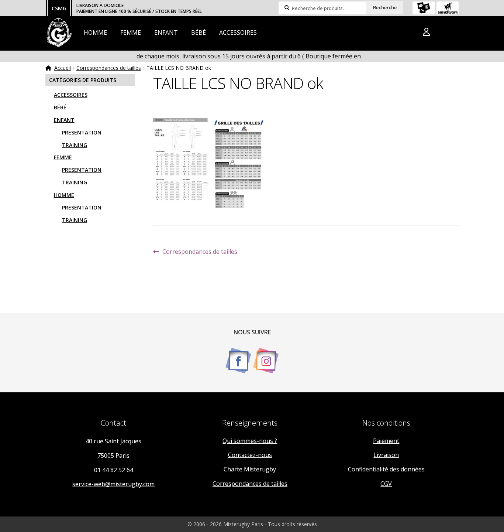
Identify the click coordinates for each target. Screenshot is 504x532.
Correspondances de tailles (108, 67)
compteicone (426, 33)
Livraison (386, 455)
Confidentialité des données (386, 469)
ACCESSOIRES (238, 32)
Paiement (386, 441)
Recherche (385, 7)
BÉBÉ (198, 32)
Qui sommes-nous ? (249, 441)
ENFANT (166, 32)
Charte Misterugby (250, 469)
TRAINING (74, 145)
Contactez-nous (250, 455)
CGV (386, 484)
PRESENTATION (81, 132)
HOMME (95, 32)
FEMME (130, 32)
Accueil (62, 67)
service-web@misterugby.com (113, 484)
